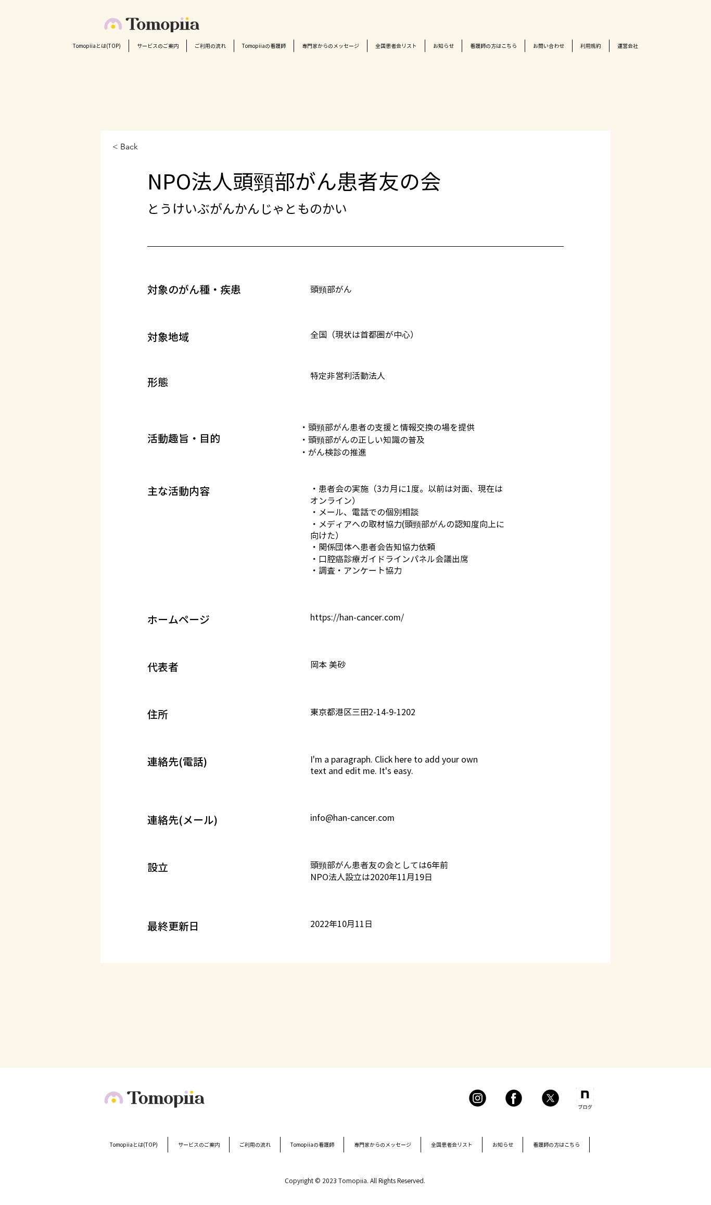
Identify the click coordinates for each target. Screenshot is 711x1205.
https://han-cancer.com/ (357, 617)
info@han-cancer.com (352, 818)
